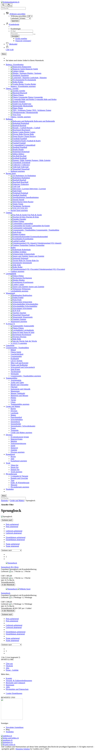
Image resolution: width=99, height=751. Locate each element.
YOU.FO (24, 208)
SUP (18, 311)
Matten (13, 415)
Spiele (13, 446)
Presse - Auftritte (12, 670)
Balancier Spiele (31, 69)
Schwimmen (27, 308)
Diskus (21, 276)
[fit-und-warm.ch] (8, 744)
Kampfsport (10, 454)
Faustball (23, 139)
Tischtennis (25, 206)
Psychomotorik (30, 80)
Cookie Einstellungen (14, 693)
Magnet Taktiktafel (18, 393)
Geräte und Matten (13, 406)
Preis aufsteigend (12, 524)
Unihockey (25, 165)
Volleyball (24, 167)
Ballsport (9, 119)
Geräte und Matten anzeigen (21, 433)
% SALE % (10, 324)
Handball (23, 147)
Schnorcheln (27, 302)
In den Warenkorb (8, 585)
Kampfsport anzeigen (19, 461)
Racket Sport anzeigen (19, 210)
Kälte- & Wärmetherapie (20, 483)
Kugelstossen (28, 282)
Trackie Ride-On (32, 260)
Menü (4, 54)
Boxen (13, 456)
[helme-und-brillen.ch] (10, 738)
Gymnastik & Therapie (19, 476)
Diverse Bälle (28, 134)
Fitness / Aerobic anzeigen (21, 117)
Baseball (22, 125)
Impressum (10, 685)
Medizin (14, 441)
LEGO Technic (16, 361)
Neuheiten (10, 489)
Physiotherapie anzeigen (20, 487)
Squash (21, 200)
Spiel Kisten (15, 369)
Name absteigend (12, 546)
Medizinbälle (27, 106)
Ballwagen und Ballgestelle (44, 121)
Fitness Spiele (16, 352)
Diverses (22, 337)
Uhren (13, 402)
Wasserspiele (27, 317)
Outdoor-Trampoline (36, 245)
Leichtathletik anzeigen (19, 291)
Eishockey (25, 184)
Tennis (20, 204)
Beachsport (25, 130)
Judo (12, 459)
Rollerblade (26, 250)
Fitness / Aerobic (12, 88)
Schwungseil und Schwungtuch (23, 367)
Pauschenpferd (16, 417)
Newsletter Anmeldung (14, 727)
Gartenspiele (27, 228)
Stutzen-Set (15, 470)
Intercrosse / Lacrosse (37, 189)
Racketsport (26, 335)
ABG (8, 687)
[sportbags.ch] (6, 740)
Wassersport (10, 293)
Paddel (20, 298)
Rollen (20, 82)
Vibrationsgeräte (31, 112)
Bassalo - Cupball (33, 128)
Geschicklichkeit (17, 354)
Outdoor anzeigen (17, 271)
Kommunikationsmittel (39, 237)
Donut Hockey (30, 136)
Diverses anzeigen (18, 452)
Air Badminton (30, 176)
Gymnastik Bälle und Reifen (45, 99)
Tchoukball (25, 162)
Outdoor (9, 213)
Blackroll (23, 93)
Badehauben (27, 295)
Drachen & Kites (32, 217)
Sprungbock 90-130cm (9, 567)
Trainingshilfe (28, 326)
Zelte (18, 265)
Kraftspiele (15, 358)
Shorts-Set (14, 467)
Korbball (23, 158)
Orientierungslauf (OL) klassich (49, 243)
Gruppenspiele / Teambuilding (47, 230)
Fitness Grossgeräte (35, 97)
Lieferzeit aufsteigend (14, 531)
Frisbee (21, 221)
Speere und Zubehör (36, 256)
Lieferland (14, 18)
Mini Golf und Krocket (19, 363)
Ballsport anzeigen (18, 171)
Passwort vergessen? (23, 41)
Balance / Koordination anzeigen (23, 86)
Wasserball (25, 169)
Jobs (7, 668)
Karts (19, 232)
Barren (13, 409)
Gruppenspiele (16, 356)
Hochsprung (27, 278)
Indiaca (21, 154)
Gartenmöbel (27, 223)
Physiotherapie (11, 474)
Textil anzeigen (16, 472)
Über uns (9, 664)
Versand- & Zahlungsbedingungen (19, 681)
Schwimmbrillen (31, 304)
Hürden (21, 280)
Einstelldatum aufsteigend (15, 537)
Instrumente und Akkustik (20, 389)
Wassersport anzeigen (19, 321)
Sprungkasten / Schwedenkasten (23, 426)
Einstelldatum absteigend (15, 540)
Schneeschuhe (29, 254)
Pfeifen (13, 398)
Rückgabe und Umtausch (15, 683)
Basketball (25, 123)
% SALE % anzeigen (19, 343)
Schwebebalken (17, 419)
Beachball (24, 182)
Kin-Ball (22, 156)
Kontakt (9, 678)
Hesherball (25, 152)
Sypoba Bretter (30, 84)
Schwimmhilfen (31, 306)
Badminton (25, 178)
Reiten (13, 247)
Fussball (22, 143)
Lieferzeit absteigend (14, 533)
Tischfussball (16, 372)
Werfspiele (15, 374)
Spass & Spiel (28, 332)
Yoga (19, 115)
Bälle (19, 339)
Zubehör (22, 319)
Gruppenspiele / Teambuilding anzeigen (26, 376)
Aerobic (22, 91)
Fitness (21, 95)
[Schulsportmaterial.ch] (10, 2)
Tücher (13, 400)
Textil (8, 463)
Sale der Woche (31, 341)
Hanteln (22, 102)
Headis (21, 149)
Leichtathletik (11, 274)
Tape (12, 480)
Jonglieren (24, 75)
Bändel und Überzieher (19, 385)
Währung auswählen (18, 16)
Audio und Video (17, 382)
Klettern (22, 234)
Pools (19, 300)
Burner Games (29, 132)
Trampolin (14, 430)
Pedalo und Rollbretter (19, 365)
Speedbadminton (32, 197)
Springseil (24, 258)
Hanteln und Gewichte (19, 478)
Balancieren (26, 67)
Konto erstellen (21, 39)
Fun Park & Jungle (34, 215)
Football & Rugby (33, 141)
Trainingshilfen (11, 378)
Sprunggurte (27, 263)
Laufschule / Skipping (38, 78)
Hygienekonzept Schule (20, 437)
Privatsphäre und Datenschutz (17, 689)
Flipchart (14, 387)
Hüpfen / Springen (34, 73)
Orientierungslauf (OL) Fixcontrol (52, 269)
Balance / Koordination (15, 65)
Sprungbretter (16, 424)
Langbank (14, 413)
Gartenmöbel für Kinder (40, 226)
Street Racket (28, 202)
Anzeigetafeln (16, 380)
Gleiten (21, 71)
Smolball (23, 195)
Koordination (28, 239)
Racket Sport (11, 173)
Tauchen (22, 313)
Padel (19, 191)
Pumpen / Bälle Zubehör (40, 160)
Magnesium (15, 391)
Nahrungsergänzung (18, 443)
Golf (18, 186)
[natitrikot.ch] (6, 736)
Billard (13, 350)
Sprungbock (15, 422)
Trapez (13, 428)
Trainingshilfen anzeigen (20, 404)
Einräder (22, 219)
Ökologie (9, 666)
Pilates (20, 108)
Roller (19, 267)
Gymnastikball (29, 145)
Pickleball (24, 193)
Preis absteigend (12, 527)
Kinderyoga (26, 104)
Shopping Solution (23, 749)
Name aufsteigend (13, 544)
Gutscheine (10, 345)
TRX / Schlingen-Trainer (41, 110)
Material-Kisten (16, 439)
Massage (14, 485)
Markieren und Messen (19, 395)
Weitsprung (25, 289)
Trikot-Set (14, 465)
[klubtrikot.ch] (7, 742)
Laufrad (22, 241)
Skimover (14, 448)
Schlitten (22, 252)
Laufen (21, 284)
